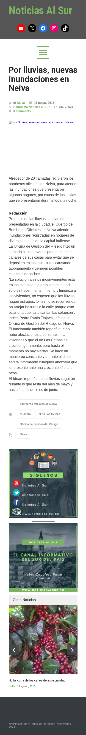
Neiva (21, 103)
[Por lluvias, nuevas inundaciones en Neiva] (43, 144)
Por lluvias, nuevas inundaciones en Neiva (43, 79)
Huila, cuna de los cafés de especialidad (37, 680)
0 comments (22, 111)
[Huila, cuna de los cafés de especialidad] (43, 639)
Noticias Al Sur (40, 10)
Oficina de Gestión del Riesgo (39, 424)
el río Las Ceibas (49, 414)
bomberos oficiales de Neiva (38, 404)
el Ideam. (25, 414)
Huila (12, 686)
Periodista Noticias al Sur (31, 107)
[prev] (14, 650)
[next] (72, 650)
